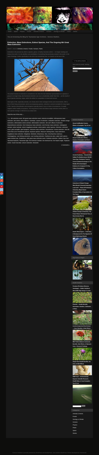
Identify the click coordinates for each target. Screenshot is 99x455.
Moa (46, 134)
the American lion (47, 140)
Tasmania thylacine (13, 140)
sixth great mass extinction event (36, 138)
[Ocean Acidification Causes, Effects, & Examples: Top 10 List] (82, 136)
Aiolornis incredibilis (47, 118)
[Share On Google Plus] (1, 180)
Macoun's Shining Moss (47, 131)
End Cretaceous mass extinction (32, 125)
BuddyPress (48, 452)
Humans (48, 31)
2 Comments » (65, 145)
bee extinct (17, 120)
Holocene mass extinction (37, 129)
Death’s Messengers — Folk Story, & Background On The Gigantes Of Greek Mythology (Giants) (82, 234)
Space (16, 31)
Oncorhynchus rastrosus (55, 134)
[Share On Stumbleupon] (1, 192)
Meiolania (33, 134)
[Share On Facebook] (1, 174)
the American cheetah (35, 140)
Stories (75, 31)
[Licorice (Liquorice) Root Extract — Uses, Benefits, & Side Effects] (82, 340)
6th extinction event (16, 118)
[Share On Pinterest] (1, 186)
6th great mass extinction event (32, 118)
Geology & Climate (59, 31)
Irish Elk (67, 129)
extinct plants (42, 127)
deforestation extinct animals (22, 123)
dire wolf (48, 123)
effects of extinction (56, 123)
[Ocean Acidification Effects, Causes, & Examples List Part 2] (82, 153)
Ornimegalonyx (11, 136)
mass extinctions (60, 131)
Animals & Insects (39, 31)
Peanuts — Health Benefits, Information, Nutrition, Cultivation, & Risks (82, 306)
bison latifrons (25, 120)
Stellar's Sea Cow (63, 138)
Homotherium (49, 129)
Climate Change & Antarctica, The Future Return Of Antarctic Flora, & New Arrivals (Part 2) (82, 214)
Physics (22, 31)
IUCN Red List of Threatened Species (18, 131)
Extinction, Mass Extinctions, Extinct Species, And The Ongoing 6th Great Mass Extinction (38, 43)
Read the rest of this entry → (15, 114)
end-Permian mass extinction (50, 125)
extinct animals (17, 127)
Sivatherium (22, 138)
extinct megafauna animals (30, 127)
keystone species (35, 131)
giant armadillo (15, 129)
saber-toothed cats (12, 138)
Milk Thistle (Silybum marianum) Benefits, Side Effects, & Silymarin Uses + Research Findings (82, 344)
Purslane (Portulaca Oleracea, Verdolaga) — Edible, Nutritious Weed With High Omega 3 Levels (82, 288)
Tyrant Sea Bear (16, 142)
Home (9, 31)
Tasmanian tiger (23, 140)
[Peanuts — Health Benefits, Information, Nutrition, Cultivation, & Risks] (82, 324)
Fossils (29, 31)
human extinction (59, 129)
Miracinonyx (40, 134)
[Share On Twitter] (1, 177)
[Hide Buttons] (0, 195)
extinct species (51, 127)
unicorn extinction (27, 142)
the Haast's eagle (58, 140)
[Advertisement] (49, 3)
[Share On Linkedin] (1, 183)
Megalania (27, 134)
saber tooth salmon (61, 136)
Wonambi (35, 142)
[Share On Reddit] (1, 189)
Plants (69, 31)
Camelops (32, 120)
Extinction (59, 127)
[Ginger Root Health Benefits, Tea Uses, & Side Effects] (82, 375)
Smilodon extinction (52, 138)
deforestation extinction (38, 123)
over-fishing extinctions (23, 136)
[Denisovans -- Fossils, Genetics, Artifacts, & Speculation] (77, 275)
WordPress (39, 452)
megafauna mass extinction (15, 134)
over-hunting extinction (37, 136)
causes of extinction (42, 120)
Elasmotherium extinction (14, 125)
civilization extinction (54, 120)
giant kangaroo (25, 129)
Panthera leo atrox (50, 136)
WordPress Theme (65, 452)
